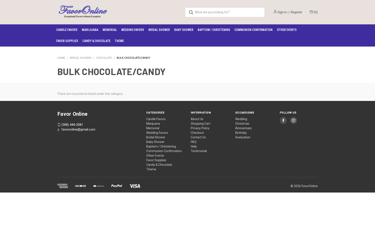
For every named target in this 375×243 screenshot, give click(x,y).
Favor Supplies (67, 41)
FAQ (193, 142)
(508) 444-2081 (72, 125)
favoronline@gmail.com (78, 129)
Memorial (110, 30)
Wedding (241, 119)
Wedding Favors (132, 30)
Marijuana (90, 30)
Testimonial (199, 151)
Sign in (282, 12)
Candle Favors (66, 30)
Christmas (242, 123)
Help (194, 146)
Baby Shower (183, 30)
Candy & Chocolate (96, 41)
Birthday (241, 132)
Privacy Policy (200, 128)
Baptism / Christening (214, 30)
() (315, 12)
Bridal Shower (159, 30)
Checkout (197, 132)
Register (296, 12)
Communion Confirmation (253, 30)
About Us (197, 119)
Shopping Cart (200, 123)
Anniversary (243, 128)
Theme (119, 41)
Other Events (287, 30)
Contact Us (198, 137)
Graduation (242, 137)
